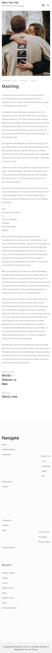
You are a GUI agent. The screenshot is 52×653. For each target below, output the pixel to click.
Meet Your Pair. (25, 647)
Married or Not (8, 598)
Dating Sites (7, 482)
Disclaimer (42, 537)
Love (44, 461)
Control (5, 578)
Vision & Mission (8, 449)
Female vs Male (8, 573)
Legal (4, 530)
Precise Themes (31, 649)
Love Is (5, 583)
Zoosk (4, 603)
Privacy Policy (44, 542)
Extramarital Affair (9, 608)
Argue (4, 593)
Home (4, 444)
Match (34, 80)
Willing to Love (8, 588)
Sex (43, 476)
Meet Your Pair (10, 2)
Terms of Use (43, 532)
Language (46, 466)
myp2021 (24, 80)
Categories (6, 454)
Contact (5, 487)
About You (46, 456)
